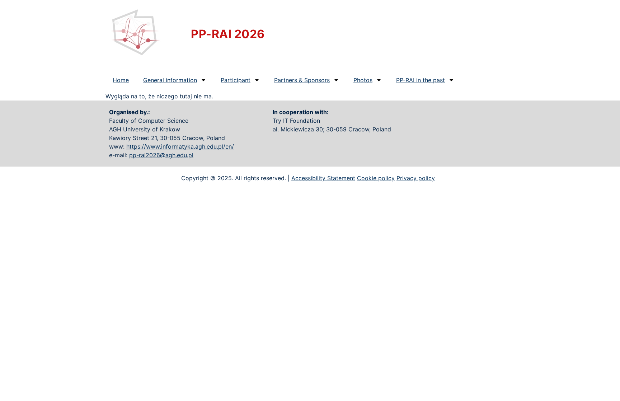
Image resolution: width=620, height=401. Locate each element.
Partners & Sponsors (302, 80)
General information (170, 80)
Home (121, 80)
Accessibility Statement (323, 178)
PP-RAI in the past (420, 80)
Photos (362, 80)
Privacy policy (415, 178)
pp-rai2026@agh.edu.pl (161, 155)
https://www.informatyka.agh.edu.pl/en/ (180, 146)
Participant (235, 80)
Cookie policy (376, 178)
